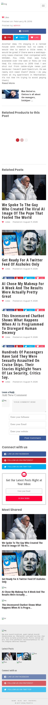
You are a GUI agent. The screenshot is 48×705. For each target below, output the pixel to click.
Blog (20, 700)
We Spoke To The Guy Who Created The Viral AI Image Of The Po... (22, 544)
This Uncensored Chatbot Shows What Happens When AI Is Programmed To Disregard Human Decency (23, 324)
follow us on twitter (19, 467)
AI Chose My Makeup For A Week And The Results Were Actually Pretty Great (23, 290)
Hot (25, 700)
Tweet (22, 37)
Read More (8, 83)
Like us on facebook (18, 454)
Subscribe (24, 498)
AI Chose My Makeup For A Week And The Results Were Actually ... (23, 593)
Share (25, 31)
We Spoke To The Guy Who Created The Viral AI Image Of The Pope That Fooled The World (23, 211)
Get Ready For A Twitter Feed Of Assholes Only (22, 262)
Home (14, 700)
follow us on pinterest (20, 460)
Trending (32, 700)
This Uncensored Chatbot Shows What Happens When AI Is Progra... (21, 606)
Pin (9, 37)
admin (17, 25)
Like (36, 37)
